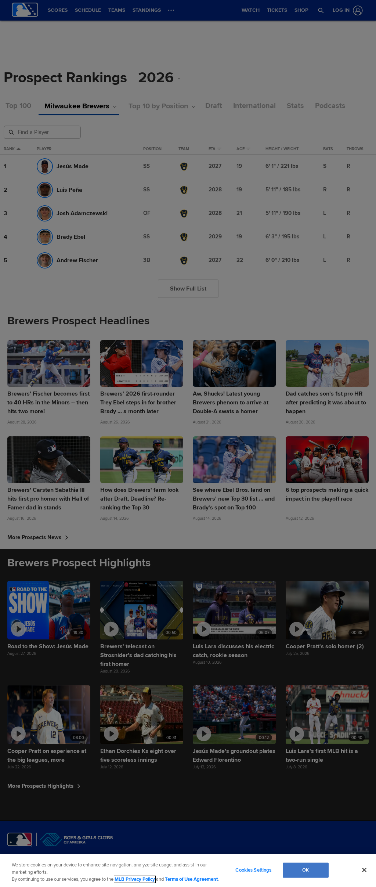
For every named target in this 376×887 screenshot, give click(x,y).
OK (305, 870)
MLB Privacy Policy (135, 879)
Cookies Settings (253, 870)
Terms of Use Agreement (191, 879)
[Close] (364, 870)
